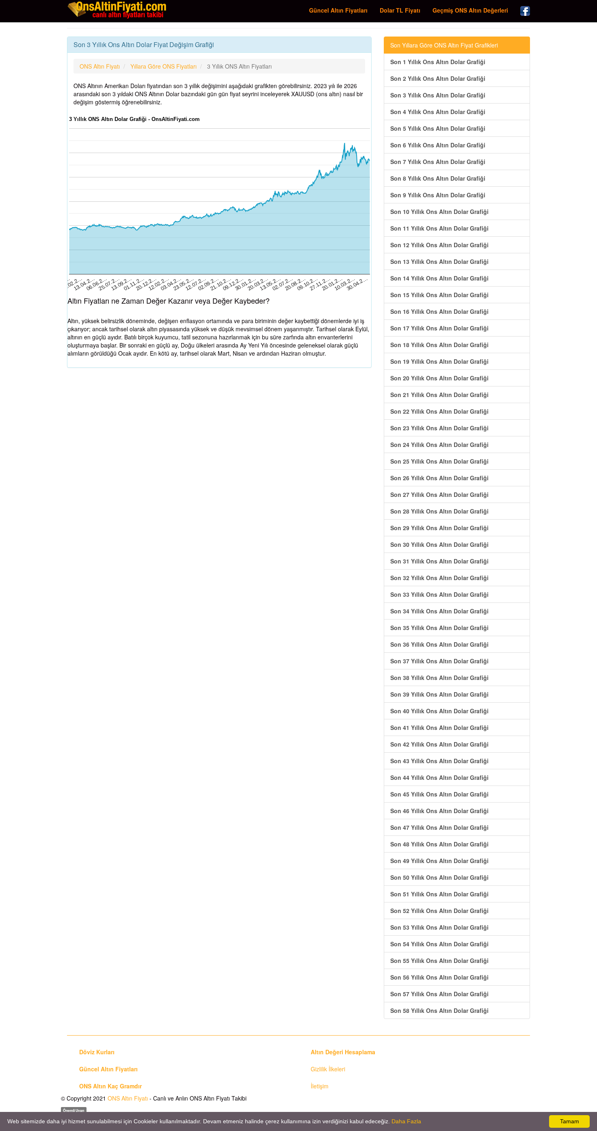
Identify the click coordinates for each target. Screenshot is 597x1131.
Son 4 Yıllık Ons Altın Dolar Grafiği (437, 112)
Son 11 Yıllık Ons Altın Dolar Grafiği (439, 228)
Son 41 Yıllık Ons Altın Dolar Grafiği (439, 727)
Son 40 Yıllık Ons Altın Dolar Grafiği (439, 711)
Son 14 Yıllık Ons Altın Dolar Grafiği (439, 278)
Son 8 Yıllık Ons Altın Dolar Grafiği (437, 178)
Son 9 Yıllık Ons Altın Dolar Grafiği (437, 195)
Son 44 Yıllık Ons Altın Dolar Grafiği (439, 777)
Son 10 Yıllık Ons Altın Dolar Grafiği (439, 211)
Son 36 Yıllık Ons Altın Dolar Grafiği (439, 644)
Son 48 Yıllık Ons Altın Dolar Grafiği (439, 844)
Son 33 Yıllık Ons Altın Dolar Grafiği (439, 594)
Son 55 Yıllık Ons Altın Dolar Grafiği (439, 960)
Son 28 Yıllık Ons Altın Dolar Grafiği (439, 511)
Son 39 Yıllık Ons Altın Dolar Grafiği (439, 694)
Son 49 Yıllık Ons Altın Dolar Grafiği (439, 861)
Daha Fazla (406, 1121)
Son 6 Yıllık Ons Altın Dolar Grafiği (437, 145)
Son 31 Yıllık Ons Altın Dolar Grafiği (439, 561)
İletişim (320, 1086)
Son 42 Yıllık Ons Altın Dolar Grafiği (439, 744)
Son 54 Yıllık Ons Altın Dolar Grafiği (439, 944)
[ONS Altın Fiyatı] (118, 9)
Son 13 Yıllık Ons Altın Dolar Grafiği (439, 261)
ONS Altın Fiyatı (128, 1098)
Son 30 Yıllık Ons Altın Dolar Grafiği (439, 544)
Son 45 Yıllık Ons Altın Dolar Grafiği (439, 794)
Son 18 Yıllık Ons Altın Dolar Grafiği (439, 345)
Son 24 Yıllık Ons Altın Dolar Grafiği (439, 444)
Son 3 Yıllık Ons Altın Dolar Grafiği (437, 95)
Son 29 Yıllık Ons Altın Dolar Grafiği (439, 528)
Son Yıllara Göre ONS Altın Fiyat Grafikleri (444, 45)
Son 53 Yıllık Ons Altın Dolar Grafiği (439, 927)
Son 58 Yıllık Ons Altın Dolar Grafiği (439, 1010)
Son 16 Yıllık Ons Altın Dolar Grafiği (439, 311)
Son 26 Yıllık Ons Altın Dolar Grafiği (439, 478)
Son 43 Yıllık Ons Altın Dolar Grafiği (439, 761)
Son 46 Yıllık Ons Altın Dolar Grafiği (439, 811)
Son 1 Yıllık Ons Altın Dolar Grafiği (437, 62)
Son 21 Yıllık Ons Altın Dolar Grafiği (439, 395)
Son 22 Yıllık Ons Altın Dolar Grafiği (439, 411)
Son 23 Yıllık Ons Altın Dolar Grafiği (439, 428)
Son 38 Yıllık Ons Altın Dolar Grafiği (439, 677)
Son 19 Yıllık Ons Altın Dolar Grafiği (439, 361)
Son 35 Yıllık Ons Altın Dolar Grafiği (439, 628)
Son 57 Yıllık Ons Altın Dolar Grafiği (439, 994)
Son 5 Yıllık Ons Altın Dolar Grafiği (437, 128)
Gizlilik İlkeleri (328, 1069)
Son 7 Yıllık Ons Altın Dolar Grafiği (437, 162)
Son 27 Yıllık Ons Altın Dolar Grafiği (439, 494)
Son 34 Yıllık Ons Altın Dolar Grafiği (439, 611)
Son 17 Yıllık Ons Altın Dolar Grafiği (439, 328)
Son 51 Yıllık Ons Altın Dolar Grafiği (439, 894)
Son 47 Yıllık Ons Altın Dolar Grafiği (439, 827)
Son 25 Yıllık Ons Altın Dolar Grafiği (439, 461)
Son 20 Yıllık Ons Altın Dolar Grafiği (439, 378)
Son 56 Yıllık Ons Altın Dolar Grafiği (439, 977)
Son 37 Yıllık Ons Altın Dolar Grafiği (439, 661)
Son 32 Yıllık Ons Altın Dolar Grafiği (439, 578)
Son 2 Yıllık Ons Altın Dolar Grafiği (437, 78)
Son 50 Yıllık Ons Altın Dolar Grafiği (439, 877)
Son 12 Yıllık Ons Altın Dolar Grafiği (439, 245)
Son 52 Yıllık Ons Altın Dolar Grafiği (439, 911)
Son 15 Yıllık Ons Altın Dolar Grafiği (439, 295)
